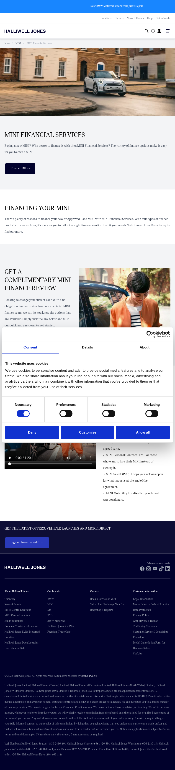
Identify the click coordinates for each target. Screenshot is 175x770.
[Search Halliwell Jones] (146, 31)
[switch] (65, 413)
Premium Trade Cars (58, 631)
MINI (18, 43)
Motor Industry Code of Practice (151, 604)
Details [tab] (87, 347)
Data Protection (142, 609)
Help (149, 18)
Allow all (143, 432)
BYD (49, 615)
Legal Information (143, 599)
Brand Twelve (89, 675)
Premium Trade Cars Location (21, 626)
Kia (49, 609)
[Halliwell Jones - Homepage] (31, 31)
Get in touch (163, 18)
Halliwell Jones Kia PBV (60, 626)
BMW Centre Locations (18, 609)
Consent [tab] (30, 347)
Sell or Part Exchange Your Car (107, 604)
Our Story (10, 599)
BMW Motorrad (56, 620)
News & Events (135, 18)
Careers (119, 18)
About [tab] (145, 347)
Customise (87, 432)
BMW (50, 599)
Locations (105, 18)
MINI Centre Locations (17, 615)
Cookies (137, 653)
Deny (32, 432)
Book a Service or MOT (103, 599)
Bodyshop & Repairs (101, 609)
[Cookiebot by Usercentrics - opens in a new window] (150, 334)
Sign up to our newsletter (27, 542)
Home (7, 43)
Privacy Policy (141, 615)
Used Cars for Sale (15, 648)
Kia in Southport (14, 620)
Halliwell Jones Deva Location (21, 642)
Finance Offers (20, 168)
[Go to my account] (152, 31)
